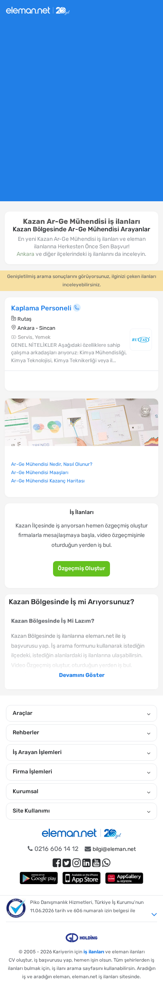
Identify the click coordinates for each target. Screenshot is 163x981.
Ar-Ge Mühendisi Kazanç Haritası (48, 481)
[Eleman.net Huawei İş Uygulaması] (124, 878)
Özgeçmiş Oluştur (81, 568)
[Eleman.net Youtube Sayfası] (96, 863)
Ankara (25, 254)
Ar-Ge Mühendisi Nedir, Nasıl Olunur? (51, 464)
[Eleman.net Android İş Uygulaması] (39, 878)
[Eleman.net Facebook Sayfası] (57, 863)
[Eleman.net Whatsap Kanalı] (106, 863)
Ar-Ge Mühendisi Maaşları (39, 472)
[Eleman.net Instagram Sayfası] (76, 863)
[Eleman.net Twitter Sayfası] (67, 863)
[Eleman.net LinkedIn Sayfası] (86, 863)
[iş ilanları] (38, 10)
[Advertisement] (81, 114)
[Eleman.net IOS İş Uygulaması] (81, 878)
